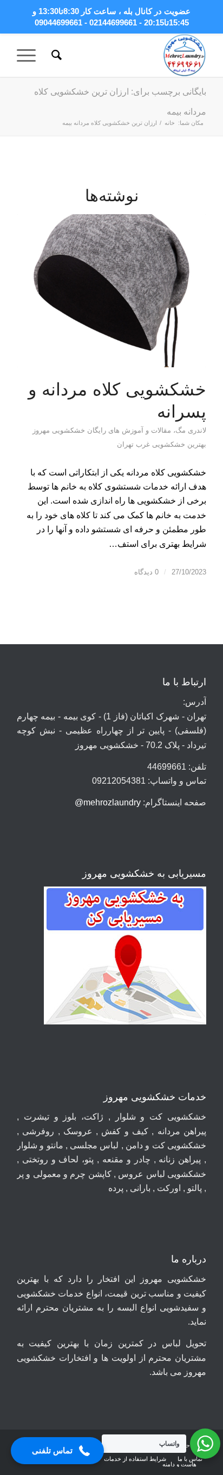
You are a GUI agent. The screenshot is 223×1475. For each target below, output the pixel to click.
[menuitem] (55, 55)
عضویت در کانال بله (157, 11)
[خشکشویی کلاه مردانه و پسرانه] (111, 290)
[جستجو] (55, 55)
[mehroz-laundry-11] (130, 55)
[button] (57, 1450)
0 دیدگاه (146, 572)
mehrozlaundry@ (108, 802)
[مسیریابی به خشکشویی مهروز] (125, 958)
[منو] (30, 55)
